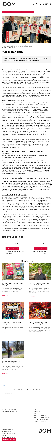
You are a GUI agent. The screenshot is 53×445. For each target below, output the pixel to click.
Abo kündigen (6, 431)
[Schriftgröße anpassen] (51, 180)
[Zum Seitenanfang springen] (51, 398)
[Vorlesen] (51, 184)
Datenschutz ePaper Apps (41, 417)
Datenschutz (37, 413)
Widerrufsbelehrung (8, 437)
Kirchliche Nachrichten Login (9, 434)
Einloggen (5, 385)
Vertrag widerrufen (9, 439)
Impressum (36, 411)
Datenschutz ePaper (39, 415)
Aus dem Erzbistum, (21, 12)
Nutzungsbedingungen (40, 419)
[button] (3, 237)
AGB (34, 409)
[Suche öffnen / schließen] (33, 4)
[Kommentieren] (37, 4)
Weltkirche (30, 12)
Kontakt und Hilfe (7, 429)
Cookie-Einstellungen (40, 421)
